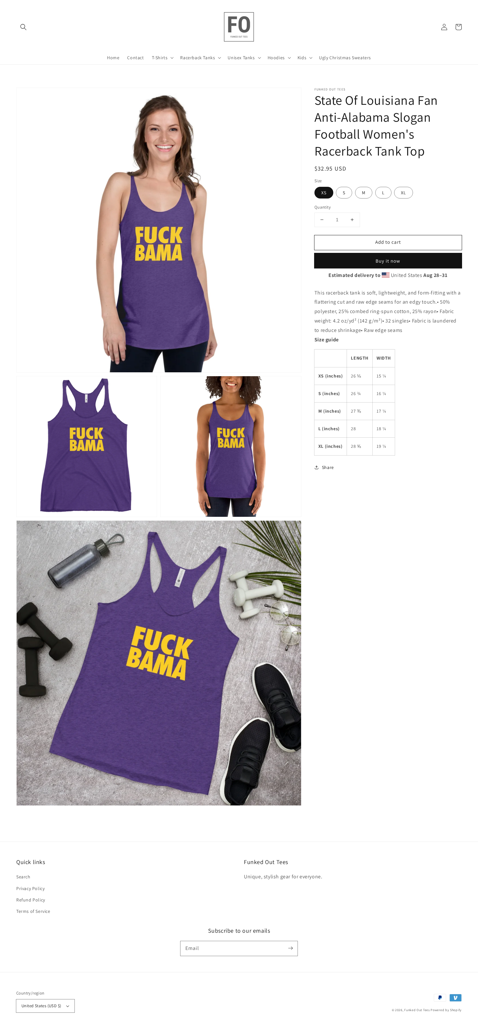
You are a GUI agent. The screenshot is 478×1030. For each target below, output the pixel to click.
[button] (23, 27)
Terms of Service (33, 911)
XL (403, 193)
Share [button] (328, 467)
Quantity (322, 207)
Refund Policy (30, 900)
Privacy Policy (30, 888)
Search (23, 877)
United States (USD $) (41, 1006)
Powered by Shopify (446, 1010)
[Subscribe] (290, 948)
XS (323, 193)
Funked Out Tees (417, 1010)
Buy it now (388, 261)
